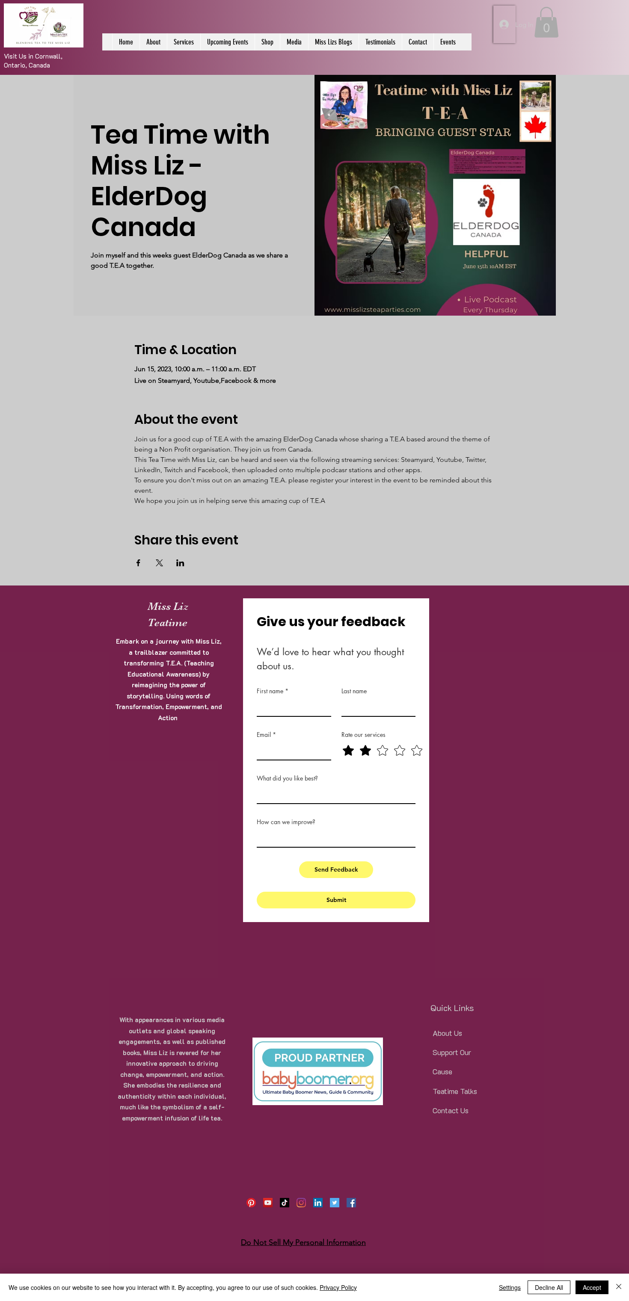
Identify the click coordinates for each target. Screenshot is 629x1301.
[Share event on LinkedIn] (180, 562)
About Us (447, 1033)
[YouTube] (268, 1202)
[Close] (619, 1287)
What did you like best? (287, 778)
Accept (592, 1287)
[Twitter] (334, 1202)
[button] (546, 22)
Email (266, 734)
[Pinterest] (251, 1202)
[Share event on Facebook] (138, 562)
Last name (354, 691)
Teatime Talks (455, 1091)
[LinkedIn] (318, 1202)
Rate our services (363, 734)
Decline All (549, 1287)
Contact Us (451, 1110)
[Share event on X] (159, 562)
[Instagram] (301, 1202)
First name (272, 691)
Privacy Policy (338, 1287)
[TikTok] (284, 1202)
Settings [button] (510, 1287)
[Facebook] (351, 1202)
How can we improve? (286, 822)
